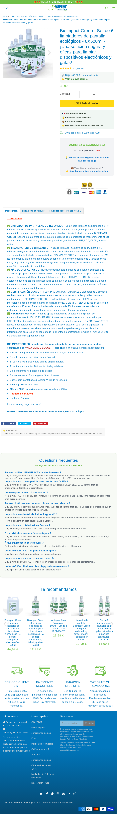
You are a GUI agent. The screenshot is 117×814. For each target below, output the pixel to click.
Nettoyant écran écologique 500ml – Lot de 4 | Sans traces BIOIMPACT (58, 625)
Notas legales (38, 727)
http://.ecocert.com (87, 348)
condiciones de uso (41, 733)
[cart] (113, 8)
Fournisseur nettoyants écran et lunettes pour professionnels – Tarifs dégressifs (44, 16)
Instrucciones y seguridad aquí (24, 404)
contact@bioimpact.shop (15, 732)
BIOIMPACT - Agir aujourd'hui (25, 802)
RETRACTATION (40, 783)
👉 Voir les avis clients (75, 79)
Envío (34, 738)
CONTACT (36, 722)
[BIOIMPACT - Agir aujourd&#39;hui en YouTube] (63, 794)
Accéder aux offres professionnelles (88, 171)
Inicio (5, 16)
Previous (6, 52)
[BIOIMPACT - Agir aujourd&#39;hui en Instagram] (58, 794)
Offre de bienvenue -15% (41, 767)
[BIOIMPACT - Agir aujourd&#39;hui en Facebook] (47, 794)
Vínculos (35, 754)
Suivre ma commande (17, 722)
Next (49, 52)
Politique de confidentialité (77, 739)
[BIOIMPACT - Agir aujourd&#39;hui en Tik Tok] (74, 794)
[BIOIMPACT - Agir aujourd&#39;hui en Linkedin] (69, 794)
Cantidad (65, 94)
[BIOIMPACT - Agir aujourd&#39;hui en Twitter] (41, 794)
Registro (89, 723)
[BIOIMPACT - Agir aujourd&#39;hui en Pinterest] (52, 794)
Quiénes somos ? (40, 749)
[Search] (107, 8)
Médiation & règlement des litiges (42, 776)
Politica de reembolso (42, 744)
